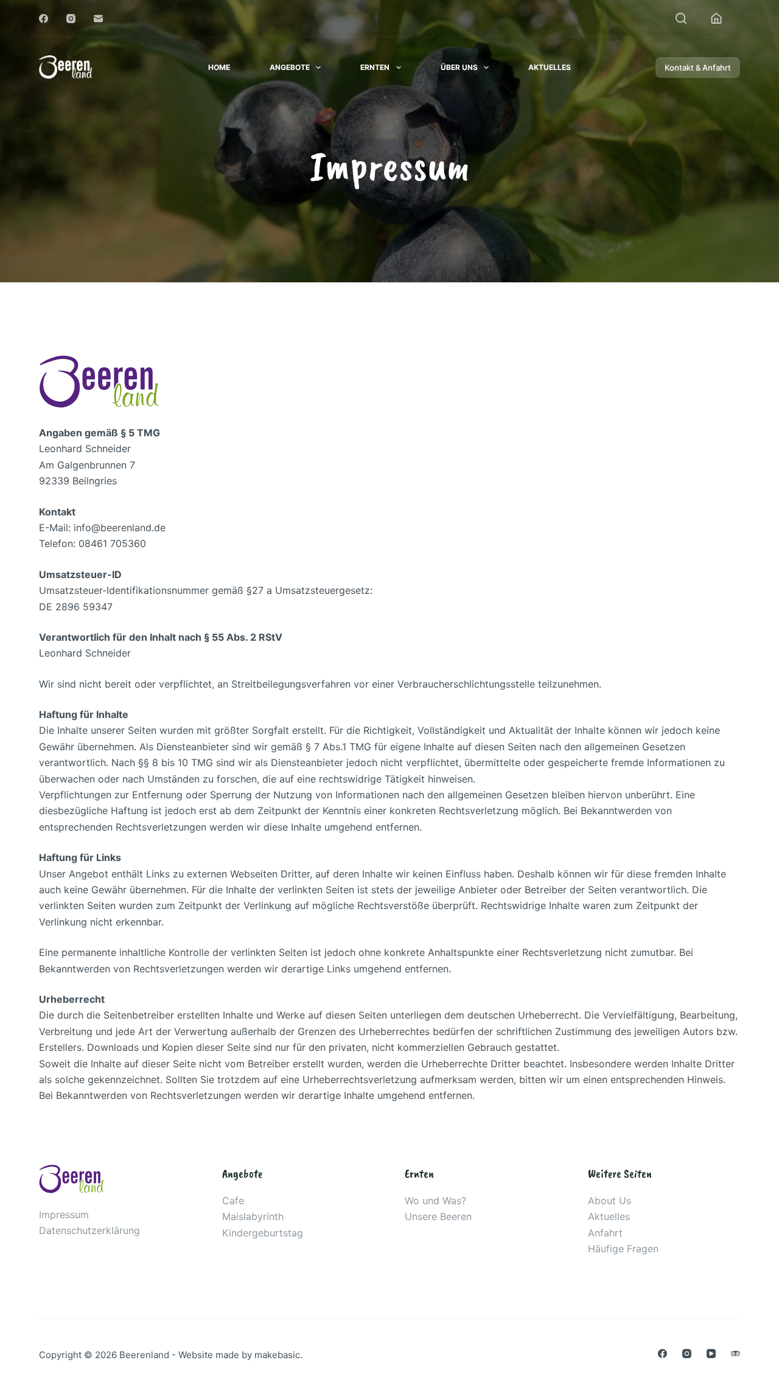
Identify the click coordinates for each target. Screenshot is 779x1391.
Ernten (375, 67)
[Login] (716, 18)
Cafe (233, 1200)
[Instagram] (70, 18)
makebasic (277, 1355)
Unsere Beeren (438, 1216)
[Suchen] (681, 18)
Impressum (64, 1214)
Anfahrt (605, 1233)
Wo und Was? (435, 1200)
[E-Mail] (98, 18)
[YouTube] (711, 1353)
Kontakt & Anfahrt (698, 67)
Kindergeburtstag (262, 1233)
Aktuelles (549, 67)
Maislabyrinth (253, 1216)
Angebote (290, 67)
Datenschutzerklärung (89, 1230)
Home (219, 67)
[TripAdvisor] (735, 1353)
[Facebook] (43, 18)
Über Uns (459, 67)
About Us (609, 1200)
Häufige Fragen (623, 1249)
